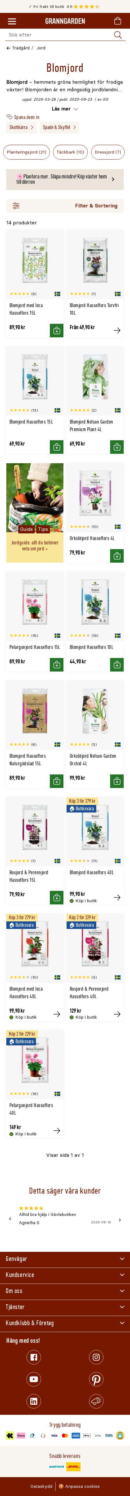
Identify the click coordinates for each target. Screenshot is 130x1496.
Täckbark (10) (70, 152)
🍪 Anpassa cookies (79, 1486)
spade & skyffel (56, 127)
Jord (41, 48)
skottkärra (18, 127)
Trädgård (21, 48)
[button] (88, 6)
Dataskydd (41, 1486)
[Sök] (118, 35)
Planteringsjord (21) (26, 152)
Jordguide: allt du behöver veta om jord (35, 546)
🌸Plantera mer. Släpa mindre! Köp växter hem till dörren (61, 179)
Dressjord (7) (108, 152)
